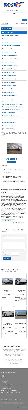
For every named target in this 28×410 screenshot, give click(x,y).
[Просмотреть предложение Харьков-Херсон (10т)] (21, 314)
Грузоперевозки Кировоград (10, 65)
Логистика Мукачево (18, 355)
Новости (4, 377)
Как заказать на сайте (6, 388)
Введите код (5, 251)
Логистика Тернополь (9, 359)
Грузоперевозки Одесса (8, 82)
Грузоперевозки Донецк (8, 48)
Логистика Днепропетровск (10, 350)
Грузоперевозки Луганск (8, 68)
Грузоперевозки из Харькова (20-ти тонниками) (12, 106)
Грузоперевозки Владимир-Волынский (12, 42)
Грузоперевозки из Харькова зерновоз (10, 109)
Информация (8, 169)
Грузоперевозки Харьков (9, 98)
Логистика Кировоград (9, 354)
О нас (3, 375)
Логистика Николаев (9, 356)
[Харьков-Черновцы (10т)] (14, 148)
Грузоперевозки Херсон (8, 112)
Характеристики (18, 169)
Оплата (3, 376)
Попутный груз (5, 380)
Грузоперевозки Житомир (9, 52)
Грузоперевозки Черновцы (9, 119)
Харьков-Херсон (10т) (20, 323)
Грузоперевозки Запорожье (9, 55)
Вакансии (4, 382)
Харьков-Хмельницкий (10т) (18, 222)
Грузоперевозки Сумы (8, 92)
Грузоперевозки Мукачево (9, 75)
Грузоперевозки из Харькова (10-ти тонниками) (12, 104)
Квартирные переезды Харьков (10, 35)
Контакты (4, 378)
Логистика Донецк (20, 350)
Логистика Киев (20, 353)
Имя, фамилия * (6, 235)
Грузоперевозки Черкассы (9, 122)
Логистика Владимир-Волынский (19, 349)
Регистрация (23, 23)
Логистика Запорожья (18, 351)
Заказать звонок (7, 28)
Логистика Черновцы (14, 363)
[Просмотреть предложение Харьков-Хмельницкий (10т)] (8, 314)
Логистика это (5, 381)
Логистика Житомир (9, 351)
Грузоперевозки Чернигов (9, 125)
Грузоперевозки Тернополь (9, 95)
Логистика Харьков (5, 130)
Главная (2, 128)
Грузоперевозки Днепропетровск (11, 45)
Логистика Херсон (8, 360)
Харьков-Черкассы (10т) (9, 220)
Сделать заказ (11, 162)
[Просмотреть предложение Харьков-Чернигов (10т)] (21, 281)
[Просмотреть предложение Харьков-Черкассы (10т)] (7, 281)
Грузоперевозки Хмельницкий (10, 115)
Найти (24, 20)
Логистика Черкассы (9, 362)
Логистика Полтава (6, 358)
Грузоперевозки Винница (9, 38)
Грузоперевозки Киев (8, 62)
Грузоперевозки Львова (8, 72)
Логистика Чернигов (19, 362)
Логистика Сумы (22, 358)
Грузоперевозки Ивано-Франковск (11, 58)
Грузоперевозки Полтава (9, 85)
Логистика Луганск (19, 354)
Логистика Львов (9, 355)
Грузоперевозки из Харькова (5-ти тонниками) (12, 101)
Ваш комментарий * (7, 240)
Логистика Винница (7, 349)
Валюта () (4, 23)
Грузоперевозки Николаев (9, 78)
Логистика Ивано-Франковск (10, 353)
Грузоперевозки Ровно (8, 88)
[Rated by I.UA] (20, 407)
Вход (16, 23)
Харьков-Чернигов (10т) (20, 291)
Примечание (8, 172)
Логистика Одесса (19, 356)
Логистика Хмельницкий (18, 360)
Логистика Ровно (14, 358)
